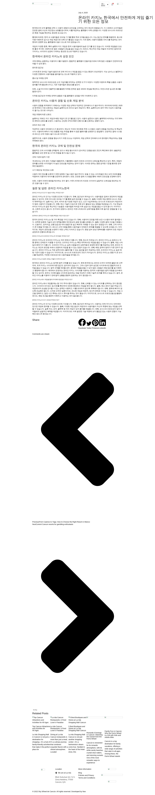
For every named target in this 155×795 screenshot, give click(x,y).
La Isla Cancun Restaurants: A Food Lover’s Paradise (58, 728)
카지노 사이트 (39, 51)
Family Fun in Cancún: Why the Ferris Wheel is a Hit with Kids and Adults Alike (113, 734)
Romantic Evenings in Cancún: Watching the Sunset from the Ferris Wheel (95, 736)
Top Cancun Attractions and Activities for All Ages (41, 728)
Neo (84, 791)
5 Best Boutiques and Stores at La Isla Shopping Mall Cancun (77, 728)
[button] (82, 324)
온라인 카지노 (43, 220)
